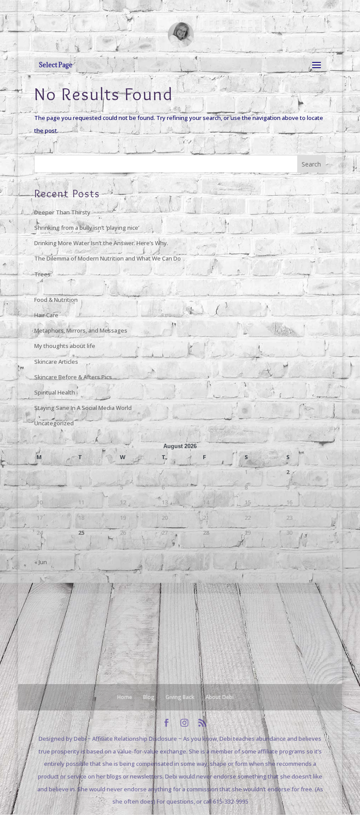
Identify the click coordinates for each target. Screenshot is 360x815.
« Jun (40, 562)
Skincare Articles (56, 362)
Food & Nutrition (56, 300)
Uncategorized (54, 423)
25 (81, 532)
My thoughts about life (64, 346)
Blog (149, 697)
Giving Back (180, 697)
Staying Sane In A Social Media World (83, 408)
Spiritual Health (54, 392)
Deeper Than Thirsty (62, 212)
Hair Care (46, 315)
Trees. (43, 274)
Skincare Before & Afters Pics (73, 377)
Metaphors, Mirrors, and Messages (80, 330)
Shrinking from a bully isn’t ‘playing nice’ (86, 228)
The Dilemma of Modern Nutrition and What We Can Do (107, 258)
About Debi (219, 697)
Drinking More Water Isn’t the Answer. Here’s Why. (101, 243)
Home (124, 697)
